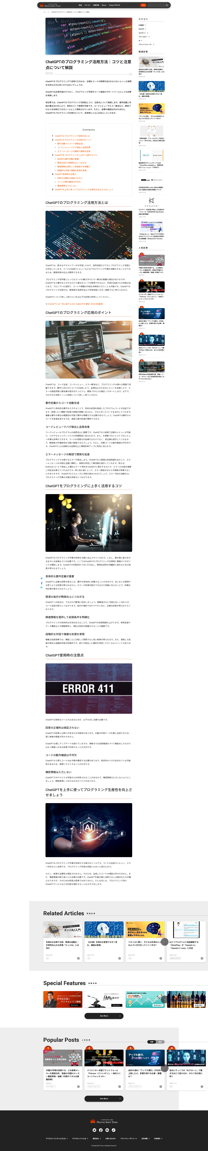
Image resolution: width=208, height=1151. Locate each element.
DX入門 (141, 29)
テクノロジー (143, 37)
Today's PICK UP (175, 958)
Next (165, 942)
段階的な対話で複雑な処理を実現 (72, 170)
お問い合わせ (110, 1138)
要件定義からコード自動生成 (70, 144)
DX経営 (141, 25)
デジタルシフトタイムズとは (56, 1138)
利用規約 (157, 1138)
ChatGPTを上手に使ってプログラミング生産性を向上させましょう (84, 189)
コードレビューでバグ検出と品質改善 (73, 147)
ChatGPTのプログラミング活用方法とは (72, 136)
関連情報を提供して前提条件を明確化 (73, 167)
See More (104, 1016)
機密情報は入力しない (67, 186)
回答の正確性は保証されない (70, 178)
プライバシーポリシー (128, 1138)
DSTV (142, 5)
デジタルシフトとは (79, 1138)
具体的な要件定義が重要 (68, 159)
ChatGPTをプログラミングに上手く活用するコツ (76, 155)
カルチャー (142, 33)
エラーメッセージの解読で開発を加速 (73, 151)
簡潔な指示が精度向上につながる (72, 163)
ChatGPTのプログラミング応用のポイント (73, 140)
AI (130, 74)
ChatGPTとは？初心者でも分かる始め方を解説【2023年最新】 (76, 304)
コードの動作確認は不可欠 (69, 182)
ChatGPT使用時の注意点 (65, 174)
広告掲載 (144, 1138)
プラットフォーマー (145, 44)
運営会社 (96, 1138)
